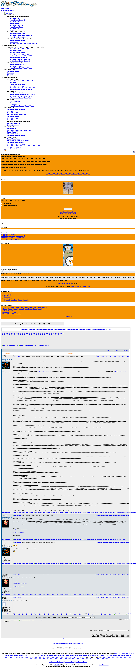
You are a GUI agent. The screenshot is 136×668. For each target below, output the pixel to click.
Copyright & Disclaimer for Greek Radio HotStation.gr (68, 643)
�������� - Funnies (43, 345)
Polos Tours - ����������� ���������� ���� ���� (24, 307)
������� (75, 286)
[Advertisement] (65, 340)
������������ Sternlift (11, 314)
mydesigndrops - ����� (10, 312)
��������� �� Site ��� (11, 239)
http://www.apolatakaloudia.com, (44, 371)
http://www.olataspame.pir (120, 371)
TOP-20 (109, 329)
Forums (34, 345)
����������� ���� (111, 350)
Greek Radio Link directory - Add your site (12, 237)
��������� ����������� (16, 300)
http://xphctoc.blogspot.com (18, 532)
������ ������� (72, 329)
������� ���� (124, 350)
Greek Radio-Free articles (8, 234)
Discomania (7, 297)
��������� (49, 329)
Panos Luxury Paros (7, 310)
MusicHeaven (7, 294)
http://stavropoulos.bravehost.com (20, 529)
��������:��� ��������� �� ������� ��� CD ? (33, 334)
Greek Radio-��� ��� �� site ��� (13, 236)
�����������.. (65, 283)
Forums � (61, 638)
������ (88, 329)
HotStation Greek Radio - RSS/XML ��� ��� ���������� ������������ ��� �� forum (48, 657)
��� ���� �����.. (68, 193)
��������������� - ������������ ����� (22, 309)
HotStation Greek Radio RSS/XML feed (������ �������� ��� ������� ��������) (57, 655)
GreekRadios (7, 295)
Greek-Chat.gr (8, 298)
